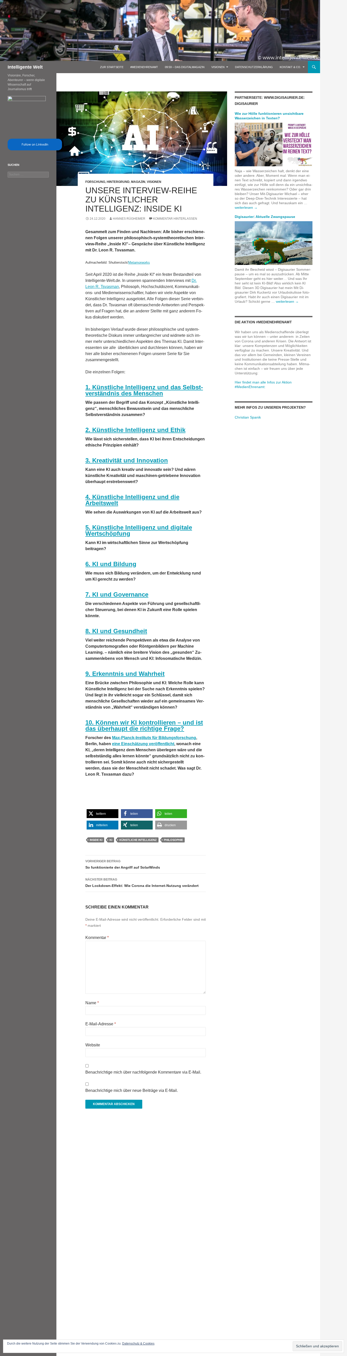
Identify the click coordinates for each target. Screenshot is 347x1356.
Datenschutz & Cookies (138, 1343)
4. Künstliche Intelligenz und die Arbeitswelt (132, 499)
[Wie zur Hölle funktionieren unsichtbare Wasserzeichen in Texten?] (273, 144)
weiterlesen (246, 207)
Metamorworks (139, 262)
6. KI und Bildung (110, 564)
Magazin (138, 182)
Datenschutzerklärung (254, 67)
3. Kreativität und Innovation (126, 460)
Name (92, 1003)
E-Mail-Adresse (100, 1024)
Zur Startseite (111, 67)
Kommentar (97, 937)
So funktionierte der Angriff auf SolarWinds (122, 864)
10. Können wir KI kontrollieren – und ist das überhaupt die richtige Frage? (144, 725)
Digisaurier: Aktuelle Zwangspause (265, 217)
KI (110, 839)
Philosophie (173, 839)
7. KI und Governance (116, 594)
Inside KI (96, 839)
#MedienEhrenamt (144, 67)
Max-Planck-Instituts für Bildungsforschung (154, 738)
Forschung (95, 182)
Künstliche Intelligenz (138, 839)
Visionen (218, 67)
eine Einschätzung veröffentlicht (143, 744)
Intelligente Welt (25, 67)
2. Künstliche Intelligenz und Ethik (135, 429)
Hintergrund (118, 182)
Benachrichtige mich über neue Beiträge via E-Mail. (131, 1090)
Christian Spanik (248, 417)
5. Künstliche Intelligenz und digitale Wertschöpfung (138, 530)
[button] (102, 813)
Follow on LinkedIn (35, 144)
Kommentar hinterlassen (175, 218)
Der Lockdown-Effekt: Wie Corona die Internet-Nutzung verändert (142, 883)
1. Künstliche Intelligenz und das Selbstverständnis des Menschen (144, 390)
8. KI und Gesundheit (116, 631)
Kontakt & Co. (290, 67)
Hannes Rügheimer (129, 218)
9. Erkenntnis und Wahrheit (125, 673)
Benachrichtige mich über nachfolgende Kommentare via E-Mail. (143, 1072)
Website (92, 1045)
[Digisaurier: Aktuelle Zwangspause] (273, 243)
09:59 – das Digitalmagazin (184, 67)
